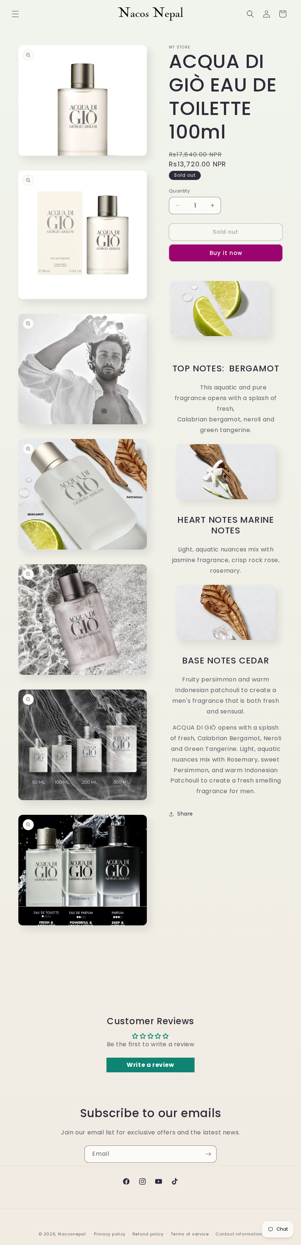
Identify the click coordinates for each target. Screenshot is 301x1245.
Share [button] (185, 813)
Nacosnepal (72, 1234)
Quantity (179, 190)
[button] (15, 14)
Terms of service (190, 1234)
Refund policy (148, 1234)
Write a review (150, 1065)
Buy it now (226, 253)
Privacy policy (110, 1234)
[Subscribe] (208, 1154)
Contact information (238, 1234)
